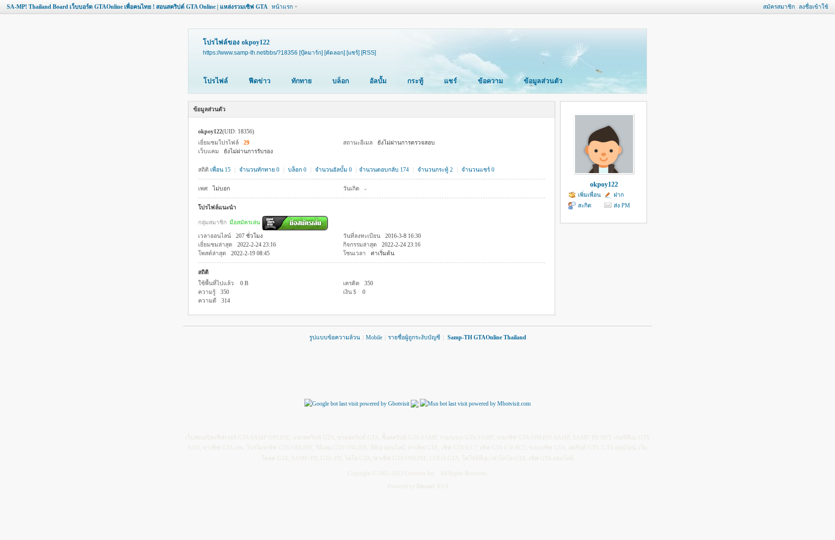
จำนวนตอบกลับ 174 (384, 169)
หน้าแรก (282, 6)
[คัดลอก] (334, 52)
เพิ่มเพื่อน (589, 194)
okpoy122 (604, 184)
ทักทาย (301, 81)
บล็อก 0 (297, 169)
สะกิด (584, 205)
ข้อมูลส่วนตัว (543, 81)
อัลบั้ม (378, 81)
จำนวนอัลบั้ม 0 (333, 169)
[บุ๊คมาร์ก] (311, 52)
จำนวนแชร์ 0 (477, 169)
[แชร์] (353, 52)
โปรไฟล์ (215, 81)
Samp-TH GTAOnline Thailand (486, 337)
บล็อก (340, 81)
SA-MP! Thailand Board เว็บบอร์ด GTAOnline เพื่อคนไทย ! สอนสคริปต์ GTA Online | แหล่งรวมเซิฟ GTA (137, 6)
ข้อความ (490, 81)
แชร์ (450, 81)
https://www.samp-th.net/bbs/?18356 (250, 52)
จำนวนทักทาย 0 (259, 169)
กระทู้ (415, 81)
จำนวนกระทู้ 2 (435, 169)
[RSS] (368, 52)
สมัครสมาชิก (779, 6)
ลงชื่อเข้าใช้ (813, 6)
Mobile (374, 337)
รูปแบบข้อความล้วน (334, 337)
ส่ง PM (622, 205)
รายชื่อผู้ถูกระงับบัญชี (414, 337)
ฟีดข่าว (260, 81)
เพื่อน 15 (220, 169)
